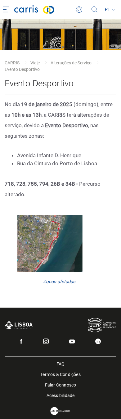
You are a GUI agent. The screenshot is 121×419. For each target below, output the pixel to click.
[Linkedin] (98, 341)
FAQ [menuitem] (60, 363)
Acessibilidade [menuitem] (61, 395)
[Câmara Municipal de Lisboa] (19, 325)
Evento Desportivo (22, 69)
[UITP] (102, 325)
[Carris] (45, 9)
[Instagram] (46, 341)
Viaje (35, 62)
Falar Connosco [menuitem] (60, 384)
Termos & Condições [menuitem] (60, 374)
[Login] (79, 9)
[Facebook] (21, 341)
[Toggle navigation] (7, 9)
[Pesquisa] (94, 9)
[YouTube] (72, 341)
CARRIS (12, 62)
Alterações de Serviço (71, 62)
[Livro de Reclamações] (60, 411)
